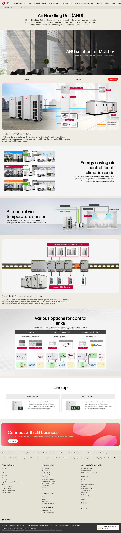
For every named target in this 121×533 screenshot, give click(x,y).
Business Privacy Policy (32, 525)
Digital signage (46, 472)
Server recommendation (48, 479)
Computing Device (48, 494)
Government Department (88, 497)
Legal (51, 525)
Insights (107, 3)
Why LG (4, 468)
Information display (40, 3)
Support (114, 3)
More (115, 458)
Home (3, 7)
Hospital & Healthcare (87, 484)
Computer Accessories (48, 503)
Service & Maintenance (8, 490)
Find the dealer (6, 492)
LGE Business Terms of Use (16, 525)
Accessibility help (75, 525)
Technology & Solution (48, 483)
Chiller (4, 484)
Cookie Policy (44, 525)
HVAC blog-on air (7, 488)
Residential (84, 486)
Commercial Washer (87, 468)
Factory (83, 499)
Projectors (44, 501)
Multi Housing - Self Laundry (89, 472)
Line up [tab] (78, 79)
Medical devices (67, 3)
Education (84, 492)
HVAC (29, 3)
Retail (83, 480)
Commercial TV (46, 475)
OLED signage (45, 468)
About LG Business (19, 3)
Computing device (54, 3)
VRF (11, 7)
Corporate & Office (86, 488)
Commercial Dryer (86, 470)
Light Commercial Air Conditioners (11, 482)
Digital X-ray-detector (48, 512)
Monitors (44, 497)
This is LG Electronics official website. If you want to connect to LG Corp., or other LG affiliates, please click (32, 530)
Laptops (44, 499)
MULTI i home (6, 480)
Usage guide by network (48, 481)
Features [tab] (27, 79)
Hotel (82, 482)
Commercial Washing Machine (83, 3)
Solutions (4, 475)
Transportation (85, 490)
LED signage (45, 470)
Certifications (45, 485)
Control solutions (7, 486)
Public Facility (85, 495)
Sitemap (4, 525)
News (43, 490)
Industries (99, 3)
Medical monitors (46, 510)
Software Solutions (47, 477)
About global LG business (62, 525)
